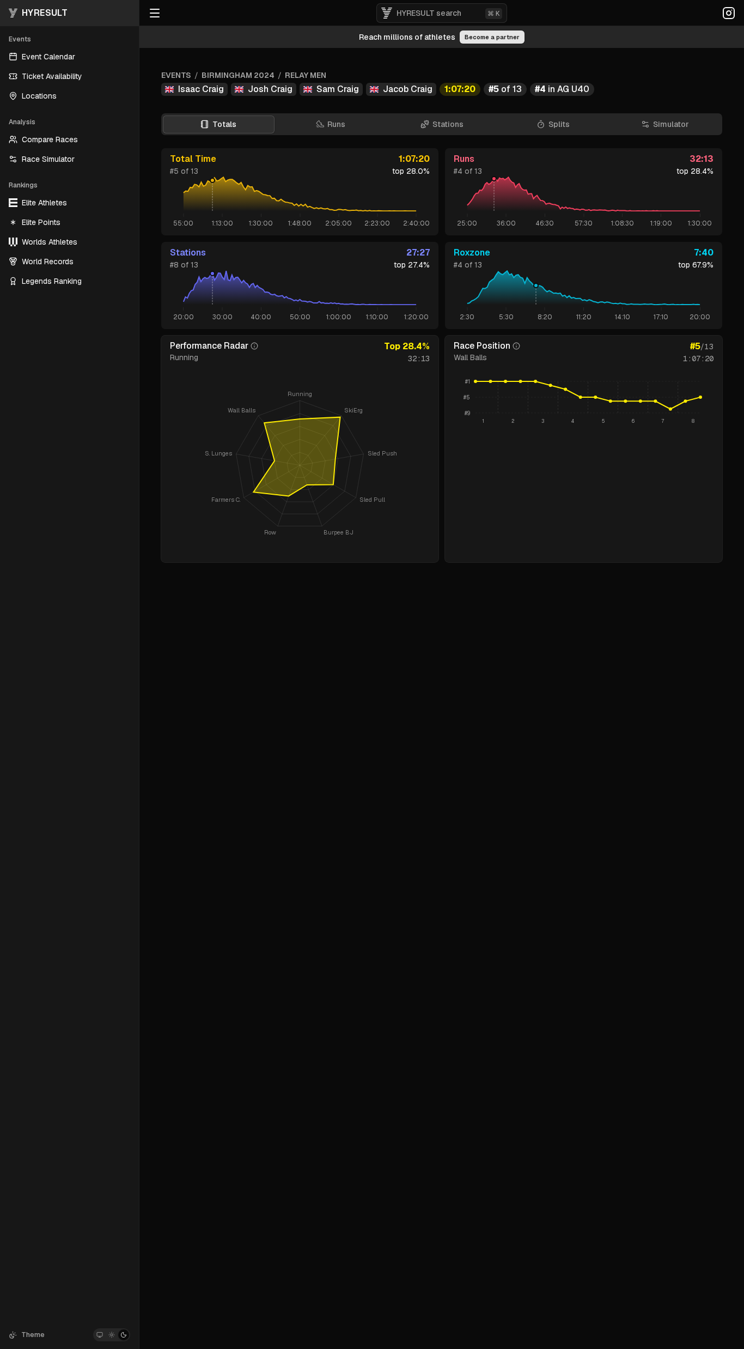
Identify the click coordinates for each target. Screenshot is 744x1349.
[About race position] (516, 346)
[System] (99, 1334)
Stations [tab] (448, 124)
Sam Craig (337, 89)
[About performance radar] (254, 346)
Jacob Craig (407, 89)
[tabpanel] (441, 355)
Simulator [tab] (671, 124)
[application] (583, 402)
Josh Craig (270, 89)
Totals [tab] (224, 124)
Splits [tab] (559, 124)
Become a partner (492, 37)
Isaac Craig (201, 89)
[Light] (111, 1334)
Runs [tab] (336, 124)
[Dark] (123, 1334)
